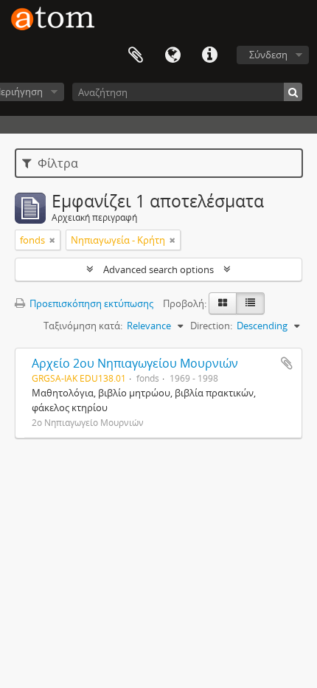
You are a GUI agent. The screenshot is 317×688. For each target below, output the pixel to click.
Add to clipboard (286, 363)
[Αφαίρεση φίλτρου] (52, 240)
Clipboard (135, 55)
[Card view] (223, 303)
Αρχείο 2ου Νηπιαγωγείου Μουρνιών (135, 363)
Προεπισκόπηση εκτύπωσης (90, 303)
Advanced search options (158, 269)
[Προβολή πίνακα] (250, 303)
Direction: (211, 325)
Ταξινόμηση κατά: (82, 325)
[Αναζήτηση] (293, 92)
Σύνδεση (268, 54)
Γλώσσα (172, 55)
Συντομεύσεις (209, 55)
